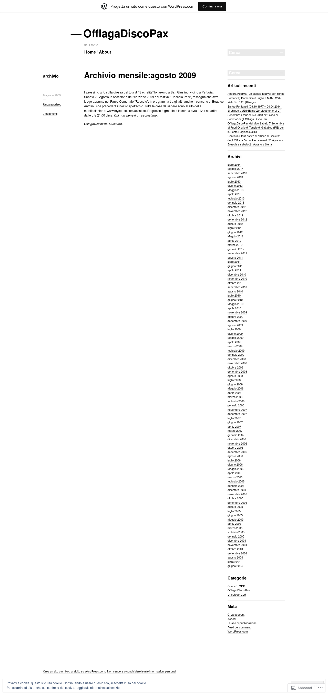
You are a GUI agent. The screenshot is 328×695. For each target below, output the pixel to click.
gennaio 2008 (236, 405)
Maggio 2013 (235, 190)
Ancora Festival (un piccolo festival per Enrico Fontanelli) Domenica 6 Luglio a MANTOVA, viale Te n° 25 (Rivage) (256, 97)
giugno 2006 (235, 464)
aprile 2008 (234, 393)
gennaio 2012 (236, 249)
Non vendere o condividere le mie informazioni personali (141, 671)
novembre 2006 (237, 443)
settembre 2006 (237, 452)
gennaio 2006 (236, 485)
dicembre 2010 (237, 274)
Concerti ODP (236, 586)
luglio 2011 (234, 261)
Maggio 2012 (235, 236)
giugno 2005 (235, 515)
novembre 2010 (237, 278)
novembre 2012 (237, 211)
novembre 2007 (237, 409)
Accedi (232, 619)
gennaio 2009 (236, 354)
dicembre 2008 (237, 359)
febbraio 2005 (236, 532)
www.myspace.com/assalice (126, 110)
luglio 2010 (234, 295)
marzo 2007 (235, 430)
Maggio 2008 (235, 388)
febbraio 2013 (236, 198)
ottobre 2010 (235, 283)
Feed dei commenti (239, 627)
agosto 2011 (235, 257)
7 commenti (50, 113)
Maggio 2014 (235, 168)
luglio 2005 (234, 511)
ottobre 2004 (235, 549)
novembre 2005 (237, 494)
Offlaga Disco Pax (239, 590)
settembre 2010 (237, 287)
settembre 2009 (237, 321)
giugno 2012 (235, 232)
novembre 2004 (237, 545)
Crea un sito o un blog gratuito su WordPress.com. (74, 671)
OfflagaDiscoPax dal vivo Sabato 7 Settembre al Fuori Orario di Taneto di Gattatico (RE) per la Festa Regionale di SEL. (256, 127)
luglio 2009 (234, 329)
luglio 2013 (234, 181)
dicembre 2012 (237, 207)
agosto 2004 (235, 557)
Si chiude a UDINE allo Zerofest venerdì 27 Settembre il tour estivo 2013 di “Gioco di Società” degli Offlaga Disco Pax (254, 114)
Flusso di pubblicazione (242, 623)
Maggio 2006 (235, 469)
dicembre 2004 (237, 540)
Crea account (236, 614)
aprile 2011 (234, 270)
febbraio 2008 (236, 401)
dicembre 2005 (237, 490)
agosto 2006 (235, 456)
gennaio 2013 (236, 202)
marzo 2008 (235, 397)
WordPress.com (238, 631)
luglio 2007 (234, 418)
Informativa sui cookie (104, 687)
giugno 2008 (235, 384)
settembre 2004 (237, 553)
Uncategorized (52, 104)
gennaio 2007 (236, 435)
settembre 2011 (237, 253)
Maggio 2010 (235, 304)
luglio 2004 (234, 562)
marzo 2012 (235, 245)
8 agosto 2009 (52, 95)
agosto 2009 (235, 325)
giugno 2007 (235, 422)
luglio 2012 (234, 228)
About (105, 52)
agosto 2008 (235, 376)
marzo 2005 (235, 528)
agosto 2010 (235, 291)
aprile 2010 (234, 308)
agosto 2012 (235, 224)
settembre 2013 (237, 173)
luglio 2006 (234, 460)
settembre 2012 (237, 219)
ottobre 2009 (235, 316)
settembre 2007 (237, 414)
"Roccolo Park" (180, 96)
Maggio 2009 (235, 337)
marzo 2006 (235, 477)
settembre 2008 (237, 371)
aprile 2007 (234, 426)
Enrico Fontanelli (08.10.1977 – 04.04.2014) (255, 106)
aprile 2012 (234, 240)
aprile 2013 (234, 194)
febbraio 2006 (236, 481)
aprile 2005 (234, 523)
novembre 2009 (237, 312)
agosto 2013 (235, 177)
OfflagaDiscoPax (126, 33)
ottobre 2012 (235, 215)
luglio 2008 (234, 380)
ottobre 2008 (235, 367)
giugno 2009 (235, 333)
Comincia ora (212, 6)
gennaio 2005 (236, 536)
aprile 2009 (234, 342)
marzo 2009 (235, 346)
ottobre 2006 (235, 447)
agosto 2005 (235, 506)
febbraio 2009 (236, 350)
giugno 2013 (235, 185)
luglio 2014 (234, 164)
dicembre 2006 (237, 439)
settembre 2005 (237, 502)
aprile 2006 (234, 473)
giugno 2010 (235, 300)
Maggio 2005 (235, 519)
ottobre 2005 (235, 498)
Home (90, 52)
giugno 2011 (235, 266)
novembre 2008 (237, 363)
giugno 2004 (235, 566)
